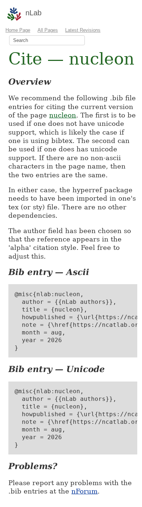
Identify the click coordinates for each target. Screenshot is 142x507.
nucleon (62, 115)
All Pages (48, 30)
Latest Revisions (82, 30)
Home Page (17, 30)
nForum (84, 491)
